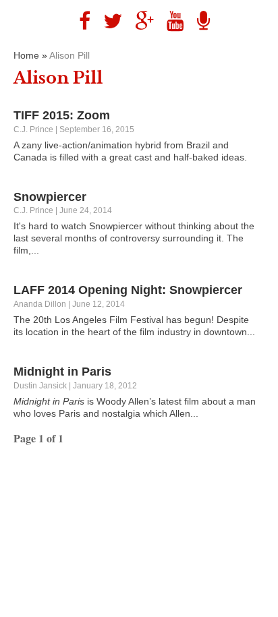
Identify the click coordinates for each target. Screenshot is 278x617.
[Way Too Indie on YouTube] (170, 21)
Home (26, 55)
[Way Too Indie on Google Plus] (139, 21)
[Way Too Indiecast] (198, 21)
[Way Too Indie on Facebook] (79, 21)
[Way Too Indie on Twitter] (107, 21)
